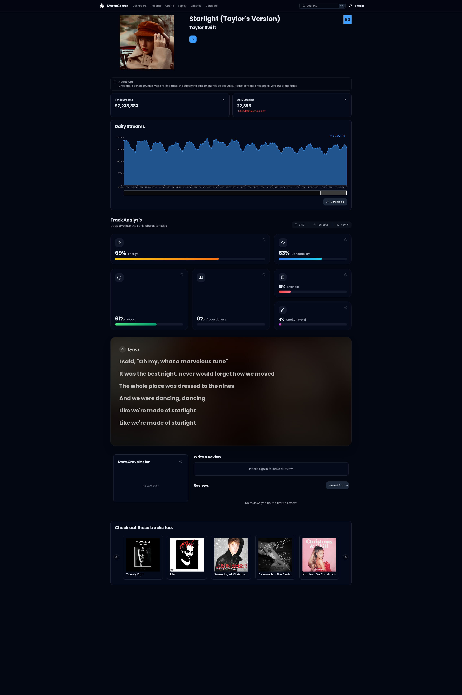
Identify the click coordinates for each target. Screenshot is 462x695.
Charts (169, 6)
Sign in (359, 6)
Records (156, 6)
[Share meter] (180, 462)
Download (337, 202)
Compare (212, 6)
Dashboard (140, 6)
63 (347, 20)
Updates (196, 6)
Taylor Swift (202, 27)
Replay (182, 6)
